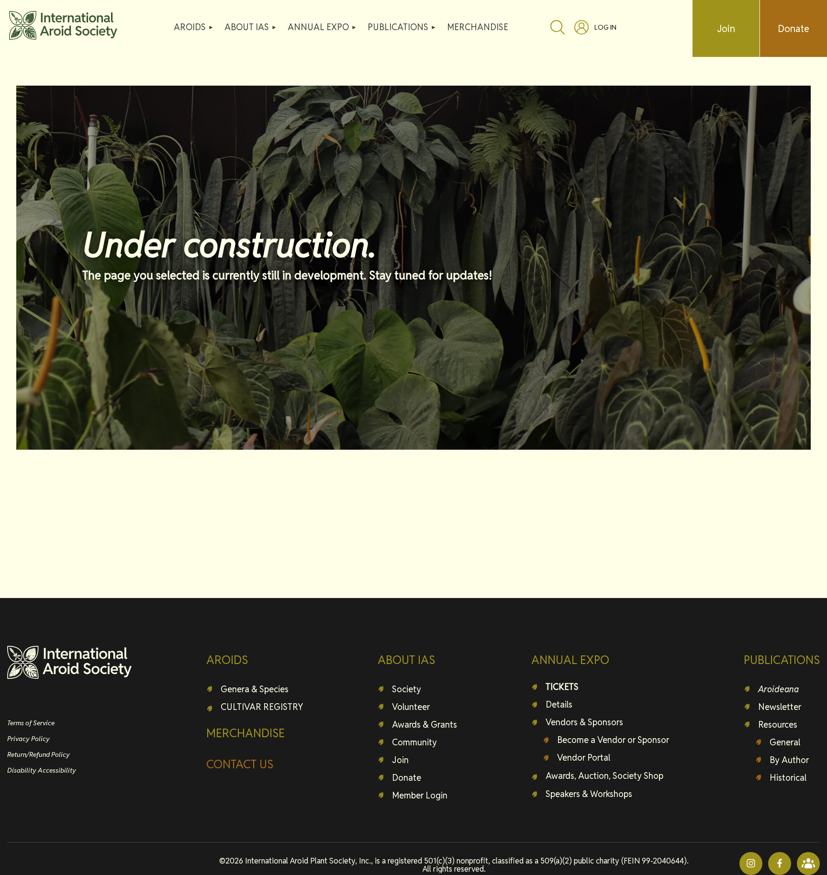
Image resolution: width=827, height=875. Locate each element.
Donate (793, 28)
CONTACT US (239, 764)
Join (726, 28)
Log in (605, 27)
